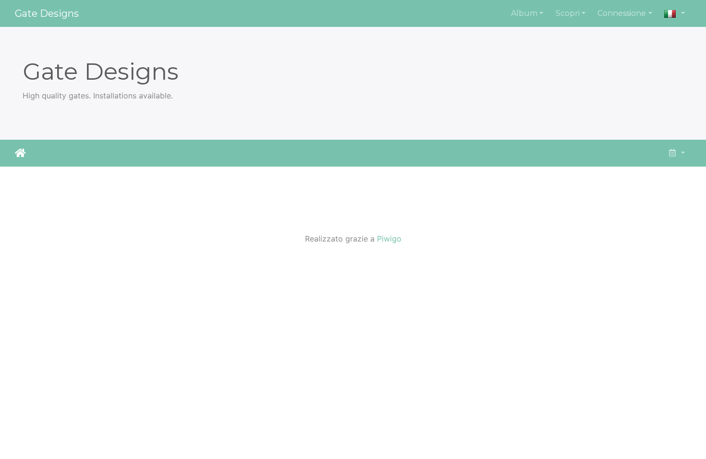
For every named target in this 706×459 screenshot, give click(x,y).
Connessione (621, 13)
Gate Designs (47, 13)
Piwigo (389, 238)
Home (20, 153)
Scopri (568, 13)
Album (524, 13)
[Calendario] (676, 153)
